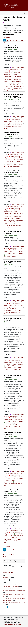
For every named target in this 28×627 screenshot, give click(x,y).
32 (22, 40)
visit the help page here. (12, 624)
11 (4, 40)
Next (6, 42)
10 (22, 37)
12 (7, 40)
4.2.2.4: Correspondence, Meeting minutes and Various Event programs (13, 225)
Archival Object (7, 577)
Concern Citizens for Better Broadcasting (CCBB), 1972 (12, 133)
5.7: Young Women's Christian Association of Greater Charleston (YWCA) (13, 126)
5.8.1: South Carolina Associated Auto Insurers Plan (13, 312)
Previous (7, 37)
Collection (5, 580)
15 (16, 40)
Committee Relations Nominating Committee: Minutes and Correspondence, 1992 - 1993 (14, 96)
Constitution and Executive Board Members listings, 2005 (14, 172)
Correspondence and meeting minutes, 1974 (13, 232)
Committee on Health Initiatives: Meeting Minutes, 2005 (13, 46)
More (4, 607)
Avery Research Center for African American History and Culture (14, 69)
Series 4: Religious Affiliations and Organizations (12, 74)
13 (10, 40)
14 (13, 40)
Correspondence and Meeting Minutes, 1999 (13, 319)
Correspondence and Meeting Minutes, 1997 (13, 262)
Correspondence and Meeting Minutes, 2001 (13, 433)
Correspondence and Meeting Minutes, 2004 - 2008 (13, 490)
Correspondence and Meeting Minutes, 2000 (13, 376)
